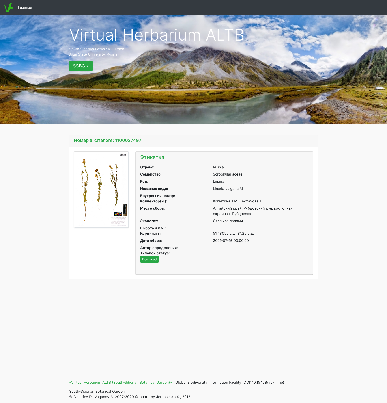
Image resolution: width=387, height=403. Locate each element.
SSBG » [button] (81, 66)
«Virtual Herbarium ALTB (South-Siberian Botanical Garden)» (120, 382)
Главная (26, 7)
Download (149, 259)
